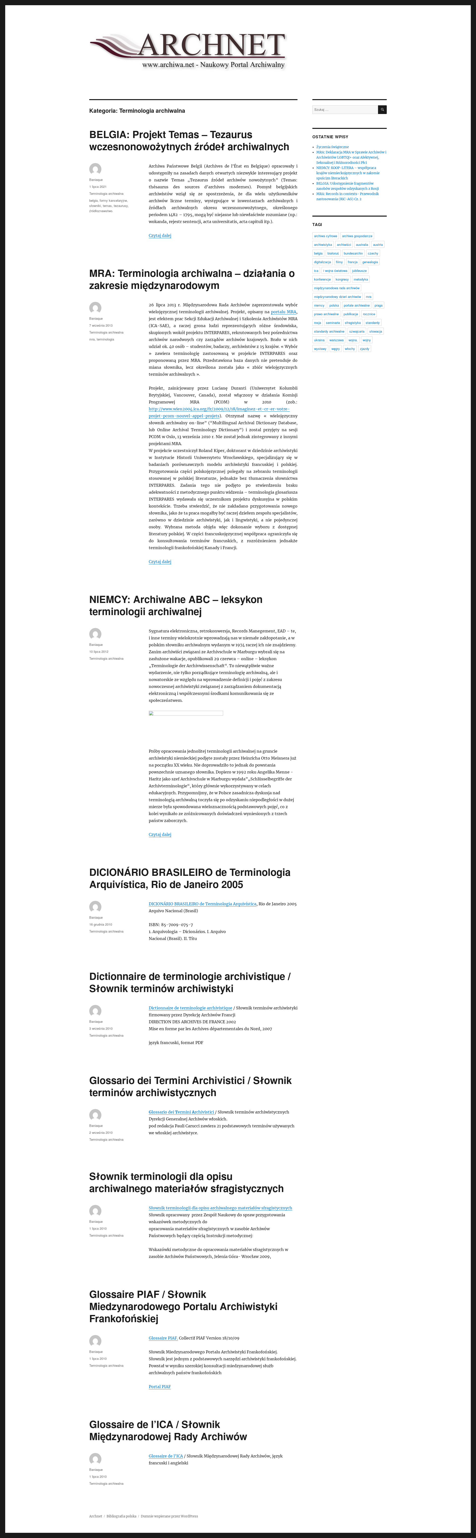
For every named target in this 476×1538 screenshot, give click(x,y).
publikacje (351, 314)
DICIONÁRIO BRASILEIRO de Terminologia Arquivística (202, 903)
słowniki (95, 205)
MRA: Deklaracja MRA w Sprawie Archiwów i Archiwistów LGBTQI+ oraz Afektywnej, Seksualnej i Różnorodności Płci (351, 157)
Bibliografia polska (121, 1516)
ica (316, 270)
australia (362, 244)
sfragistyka (353, 322)
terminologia (105, 339)
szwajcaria (356, 331)
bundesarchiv (353, 253)
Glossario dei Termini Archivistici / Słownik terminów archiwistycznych (190, 1086)
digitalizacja (322, 261)
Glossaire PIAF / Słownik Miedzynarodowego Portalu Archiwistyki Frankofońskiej (183, 1306)
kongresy (342, 279)
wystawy (320, 348)
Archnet (95, 1516)
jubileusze (359, 270)
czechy (373, 253)
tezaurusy (121, 205)
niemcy (319, 305)
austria (378, 244)
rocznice (369, 314)
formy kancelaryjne (113, 200)
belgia (93, 200)
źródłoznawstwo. (101, 210)
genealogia (370, 261)
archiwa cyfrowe (325, 235)
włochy (350, 348)
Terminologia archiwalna (106, 193)
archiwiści (344, 244)
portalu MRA (283, 311)
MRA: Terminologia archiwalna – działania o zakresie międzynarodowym (192, 279)
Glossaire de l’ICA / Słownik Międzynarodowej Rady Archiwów (168, 1430)
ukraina (319, 340)
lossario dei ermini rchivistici (183, 1112)
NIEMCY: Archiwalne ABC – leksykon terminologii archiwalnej (176, 605)
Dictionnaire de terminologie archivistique (190, 1007)
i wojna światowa (335, 270)
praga (379, 305)
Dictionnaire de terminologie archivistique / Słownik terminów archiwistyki (190, 982)
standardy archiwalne (329, 331)
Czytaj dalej (160, 235)
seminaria (333, 322)
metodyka (361, 279)
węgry (335, 348)
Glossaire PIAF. (163, 1338)
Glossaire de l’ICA (166, 1455)
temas (107, 205)
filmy (339, 261)
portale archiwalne (357, 305)
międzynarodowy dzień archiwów (337, 296)
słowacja (375, 331)
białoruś (333, 253)
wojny (367, 340)
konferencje (322, 279)
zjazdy (364, 348)
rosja (317, 322)
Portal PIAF (160, 1386)
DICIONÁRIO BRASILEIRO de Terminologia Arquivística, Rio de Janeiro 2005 (190, 878)
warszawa (336, 340)
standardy (373, 322)
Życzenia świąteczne (332, 147)
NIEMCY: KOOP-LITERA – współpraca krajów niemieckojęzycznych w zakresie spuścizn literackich (348, 173)
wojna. (353, 340)
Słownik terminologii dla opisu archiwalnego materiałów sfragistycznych (186, 1182)
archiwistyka (323, 244)
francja (352, 261)
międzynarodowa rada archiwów (336, 287)
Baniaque (96, 179)
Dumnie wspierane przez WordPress (169, 1516)
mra (92, 339)
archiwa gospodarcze (357, 235)
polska (334, 305)
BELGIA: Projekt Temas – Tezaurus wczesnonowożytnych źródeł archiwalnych (189, 140)
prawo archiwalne (326, 314)
